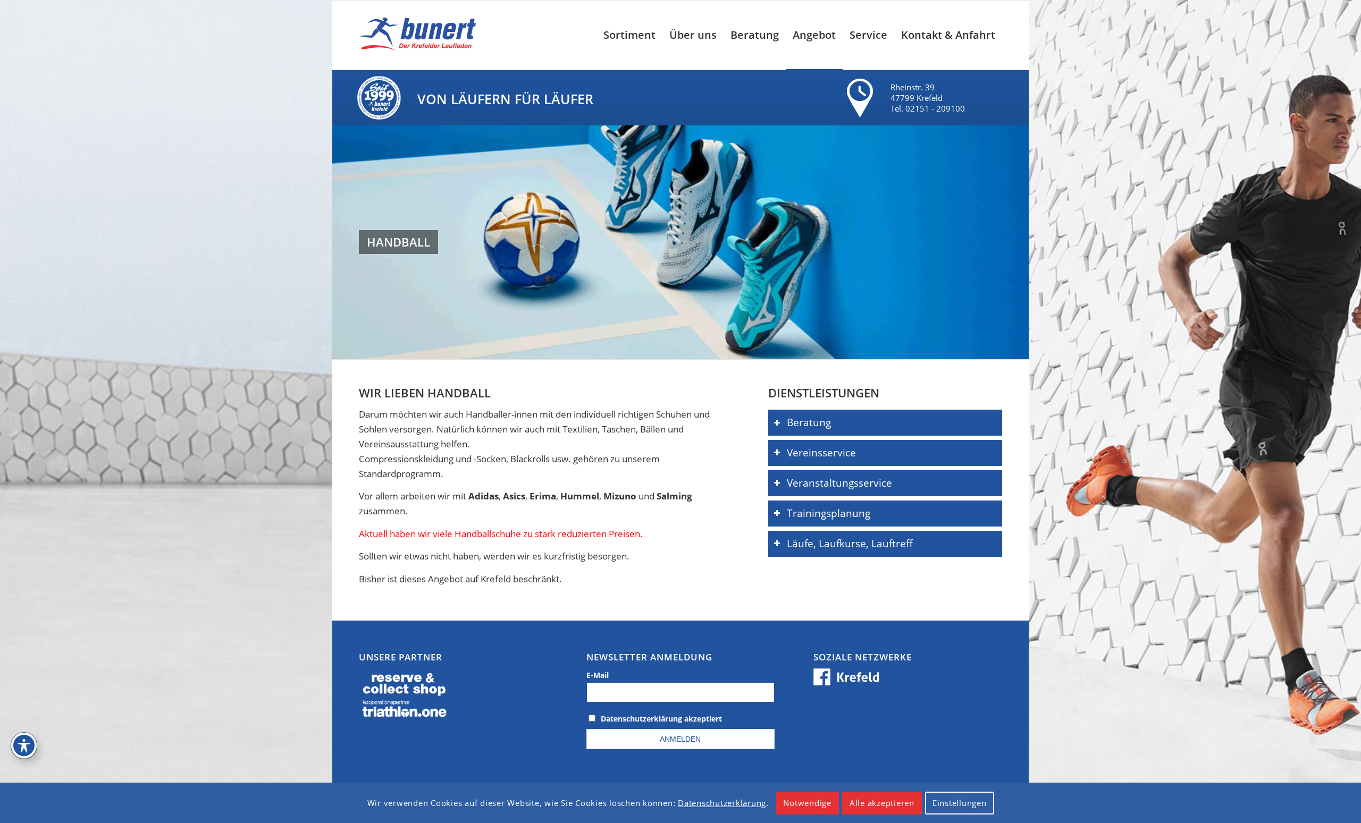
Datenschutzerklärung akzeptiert (661, 719)
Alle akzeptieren (882, 802)
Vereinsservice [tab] (821, 452)
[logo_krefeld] (420, 35)
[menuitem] (629, 35)
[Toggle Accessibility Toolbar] (24, 745)
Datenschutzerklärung (722, 802)
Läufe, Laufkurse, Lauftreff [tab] (850, 543)
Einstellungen (959, 802)
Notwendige (807, 802)
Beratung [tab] (809, 422)
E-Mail (597, 675)
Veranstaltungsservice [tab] (839, 482)
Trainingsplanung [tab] (828, 513)
